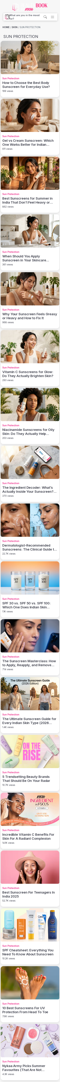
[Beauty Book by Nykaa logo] (6, 17)
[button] (26, 16)
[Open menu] (52, 16)
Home (6, 27)
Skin (15, 27)
